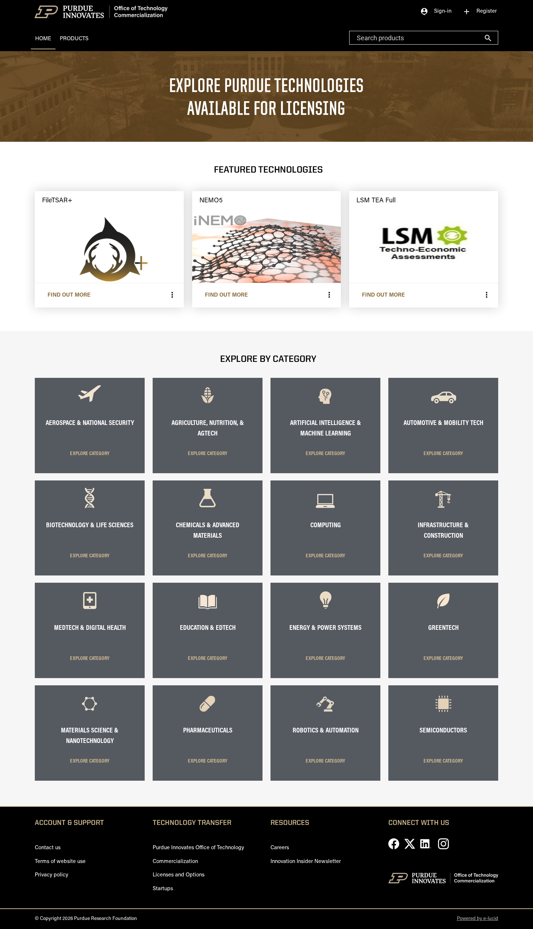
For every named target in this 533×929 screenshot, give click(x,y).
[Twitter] (410, 848)
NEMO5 (211, 201)
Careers (279, 848)
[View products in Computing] (325, 508)
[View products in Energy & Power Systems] (325, 611)
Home (43, 39)
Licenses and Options (178, 875)
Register (479, 11)
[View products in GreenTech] (443, 611)
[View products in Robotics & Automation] (325, 713)
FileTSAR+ (57, 201)
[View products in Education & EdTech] (207, 611)
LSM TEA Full (376, 201)
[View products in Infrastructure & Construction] (443, 508)
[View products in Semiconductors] (443, 713)
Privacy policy (51, 875)
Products (74, 39)
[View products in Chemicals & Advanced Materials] (207, 508)
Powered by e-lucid (477, 918)
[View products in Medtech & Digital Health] (89, 611)
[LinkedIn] (426, 848)
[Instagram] (443, 848)
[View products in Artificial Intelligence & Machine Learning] (325, 406)
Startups (163, 889)
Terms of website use (60, 861)
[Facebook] (394, 848)
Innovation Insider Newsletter (305, 861)
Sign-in (435, 11)
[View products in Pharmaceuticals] (207, 713)
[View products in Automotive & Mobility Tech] (443, 406)
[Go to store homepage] (99, 11)
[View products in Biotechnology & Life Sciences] (89, 508)
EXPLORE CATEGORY (90, 454)
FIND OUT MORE (68, 295)
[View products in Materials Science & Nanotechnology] (89, 713)
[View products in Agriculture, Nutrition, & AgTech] (207, 406)
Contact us (48, 848)
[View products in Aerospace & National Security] (89, 406)
